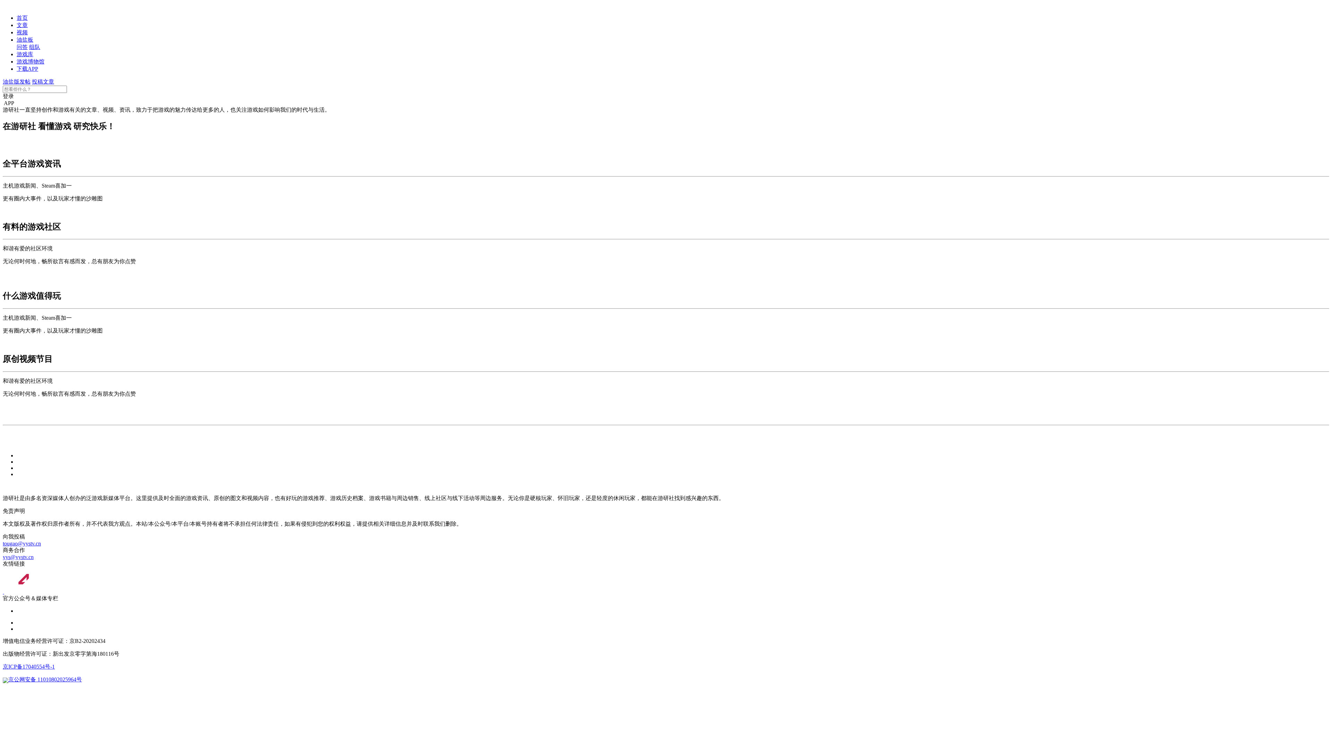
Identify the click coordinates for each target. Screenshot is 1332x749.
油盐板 (25, 40)
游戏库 (25, 54)
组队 (34, 47)
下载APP (27, 69)
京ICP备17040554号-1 (29, 667)
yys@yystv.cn (18, 557)
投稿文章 (43, 82)
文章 (22, 25)
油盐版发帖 (17, 82)
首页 (22, 18)
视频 (22, 32)
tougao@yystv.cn (22, 543)
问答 (22, 47)
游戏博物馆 (30, 61)
